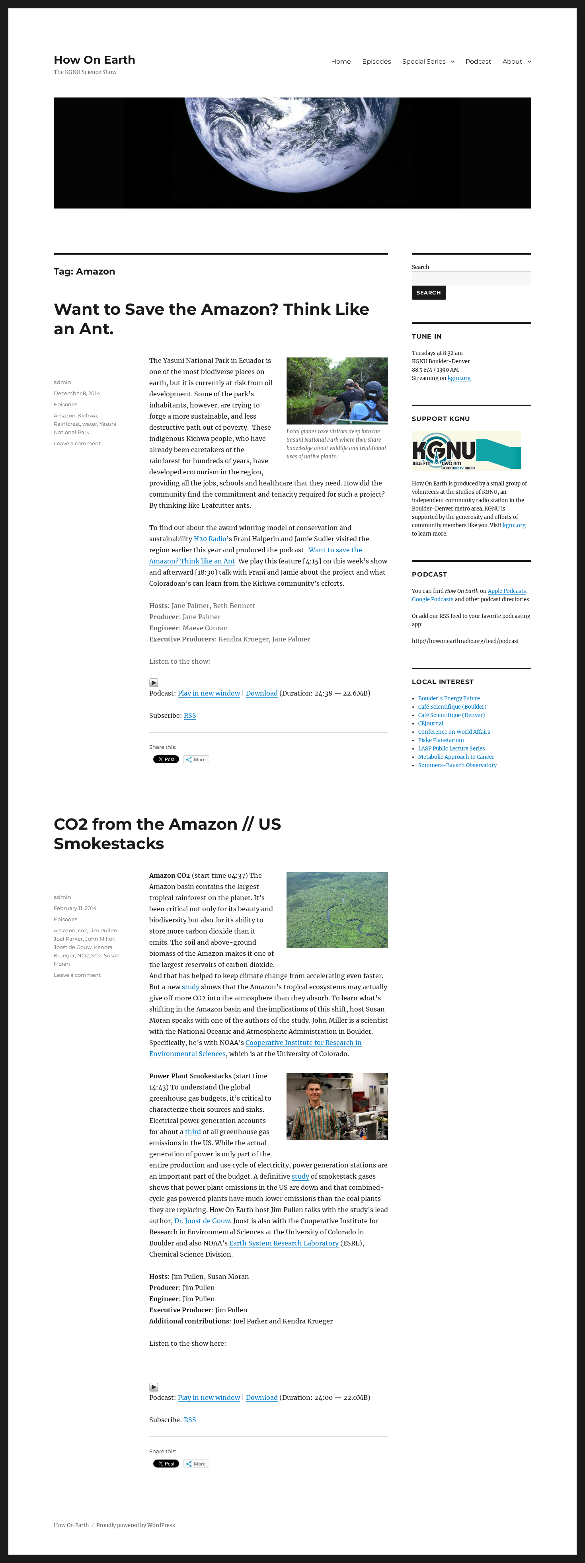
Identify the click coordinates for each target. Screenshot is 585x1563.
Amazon (65, 415)
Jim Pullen (103, 930)
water (89, 424)
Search (420, 267)
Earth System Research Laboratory (284, 1243)
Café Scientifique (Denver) (451, 715)
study (190, 987)
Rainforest (67, 424)
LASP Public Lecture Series (451, 748)
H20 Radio (210, 539)
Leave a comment (77, 443)
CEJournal (430, 723)
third (193, 1132)
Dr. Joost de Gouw (202, 1221)
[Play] (268, 683)
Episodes (376, 61)
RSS (190, 715)
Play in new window (209, 693)
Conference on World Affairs (454, 732)
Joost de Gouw (73, 947)
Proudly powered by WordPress (135, 1525)
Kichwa (87, 415)
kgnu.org (459, 378)
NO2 (83, 955)
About (513, 61)
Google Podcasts (433, 599)
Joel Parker (68, 938)
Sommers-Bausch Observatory (457, 765)
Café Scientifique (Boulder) (452, 707)
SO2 (96, 955)
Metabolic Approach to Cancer (456, 757)
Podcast (478, 61)
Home (341, 61)
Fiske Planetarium (441, 740)
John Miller (99, 938)
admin (62, 382)
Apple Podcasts (507, 591)
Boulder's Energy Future (449, 698)
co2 (82, 930)
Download (262, 693)
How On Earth (94, 59)
